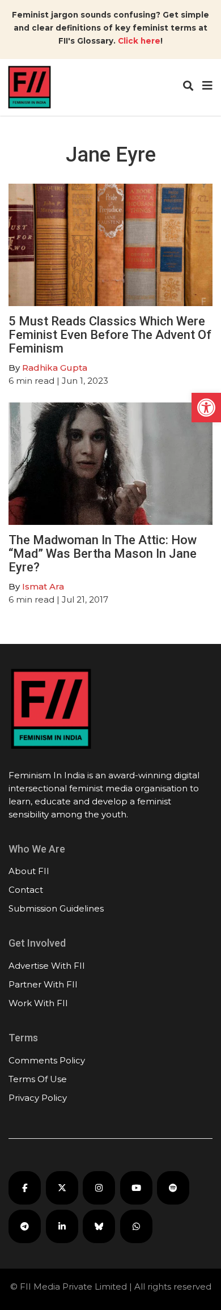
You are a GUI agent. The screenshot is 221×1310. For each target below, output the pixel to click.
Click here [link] (139, 40)
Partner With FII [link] (43, 984)
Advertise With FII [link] (46, 965)
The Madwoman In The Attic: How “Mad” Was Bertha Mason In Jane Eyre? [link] (102, 553)
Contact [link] (25, 889)
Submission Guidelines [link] (56, 908)
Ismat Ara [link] (43, 586)
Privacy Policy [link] (37, 1097)
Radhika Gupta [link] (54, 367)
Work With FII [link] (38, 1003)
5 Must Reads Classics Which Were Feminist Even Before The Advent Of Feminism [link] (109, 334)
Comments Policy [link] (46, 1060)
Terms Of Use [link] (37, 1079)
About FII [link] (28, 871)
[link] (206, 407)
